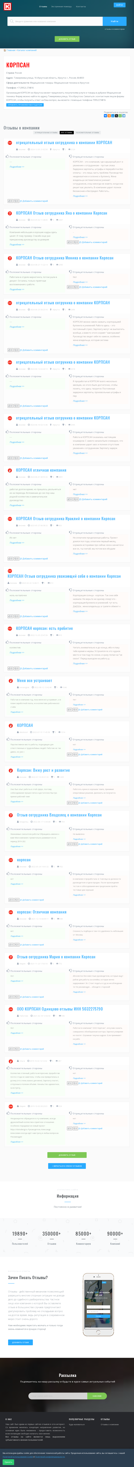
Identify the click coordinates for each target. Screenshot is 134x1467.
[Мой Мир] (112, 115)
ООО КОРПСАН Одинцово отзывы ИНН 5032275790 (60, 1009)
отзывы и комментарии (115, 29)
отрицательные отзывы (46, 133)
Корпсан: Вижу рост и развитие (43, 770)
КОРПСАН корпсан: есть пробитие (44, 628)
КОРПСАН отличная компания (41, 470)
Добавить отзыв (67, 39)
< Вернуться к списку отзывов (67, 1166)
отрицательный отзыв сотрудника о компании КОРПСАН (64, 142)
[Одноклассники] (109, 115)
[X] (116, 115)
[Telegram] (123, 115)
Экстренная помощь (61, 6)
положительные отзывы (87, 133)
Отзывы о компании (110, 1424)
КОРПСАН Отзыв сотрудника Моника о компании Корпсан (65, 258)
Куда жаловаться (77, 1424)
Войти (119, 5)
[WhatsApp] (120, 115)
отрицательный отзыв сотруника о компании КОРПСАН (63, 302)
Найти (114, 21)
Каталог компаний (27, 50)
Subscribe (97, 1396)
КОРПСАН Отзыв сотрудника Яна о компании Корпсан (61, 213)
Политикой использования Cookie (18, 1456)
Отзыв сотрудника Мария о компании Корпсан (56, 957)
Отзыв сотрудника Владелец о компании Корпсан (59, 815)
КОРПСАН (25, 725)
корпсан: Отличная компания (42, 912)
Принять (8, 1462)
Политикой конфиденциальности (50, 1456)
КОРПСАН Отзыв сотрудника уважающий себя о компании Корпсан (64, 576)
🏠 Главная (10, 50)
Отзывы (43, 6)
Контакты (81, 6)
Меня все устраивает (34, 680)
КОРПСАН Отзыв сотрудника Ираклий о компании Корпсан (65, 518)
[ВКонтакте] (105, 115)
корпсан (24, 859)
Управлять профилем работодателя (25, 105)
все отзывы (66, 133)
